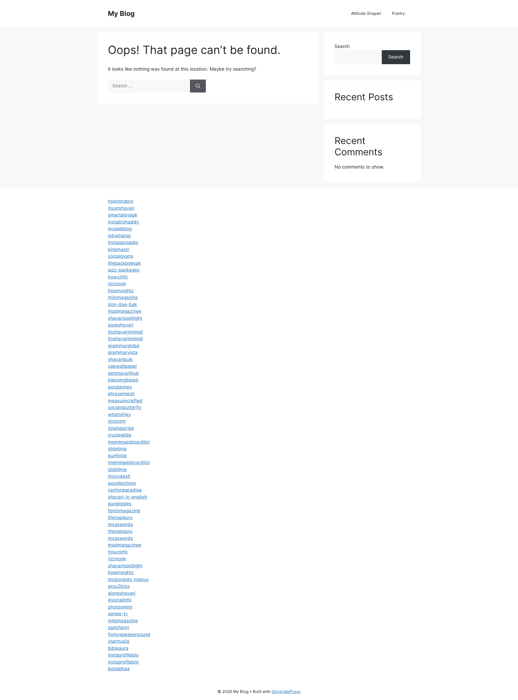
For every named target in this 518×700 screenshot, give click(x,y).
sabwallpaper (122, 366)
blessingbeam (123, 380)
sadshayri (118, 627)
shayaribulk (120, 359)
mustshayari (121, 208)
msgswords (120, 524)
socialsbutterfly (124, 407)
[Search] (198, 86)
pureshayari (120, 325)
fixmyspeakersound (129, 634)
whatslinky (119, 414)
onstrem (117, 421)
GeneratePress (286, 691)
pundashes (120, 387)
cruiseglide (119, 435)
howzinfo (118, 277)
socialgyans (120, 256)
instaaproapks (123, 242)
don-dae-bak (122, 304)
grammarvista (123, 352)
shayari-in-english (127, 497)
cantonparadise (125, 490)
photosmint (120, 607)
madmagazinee (124, 311)
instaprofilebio (123, 655)
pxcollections (122, 483)
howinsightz (121, 290)
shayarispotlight (125, 318)
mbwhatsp (119, 235)
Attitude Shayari (366, 13)
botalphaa (119, 668)
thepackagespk (124, 263)
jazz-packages (123, 270)
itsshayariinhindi (125, 332)
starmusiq (118, 641)
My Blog (121, 13)
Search (342, 46)
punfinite (117, 455)
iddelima (117, 448)
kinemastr (118, 249)
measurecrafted (125, 400)
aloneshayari (121, 593)
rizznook (117, 283)
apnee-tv (118, 613)
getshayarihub (123, 373)
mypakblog (120, 228)
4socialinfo (119, 600)
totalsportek (121, 428)
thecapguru (120, 517)
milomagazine (123, 297)
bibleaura (118, 648)
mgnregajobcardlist (129, 442)
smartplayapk (122, 215)
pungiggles (119, 503)
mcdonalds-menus (128, 579)
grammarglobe (123, 345)
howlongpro (120, 201)
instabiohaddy (123, 222)
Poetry (398, 13)
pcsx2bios (119, 586)
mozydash (119, 476)
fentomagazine (124, 510)
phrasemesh (121, 393)
